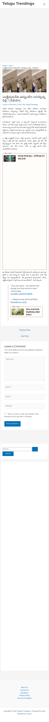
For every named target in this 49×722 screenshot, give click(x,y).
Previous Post (24, 330)
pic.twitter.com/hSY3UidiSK (21, 294)
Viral (19, 105)
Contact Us (24, 690)
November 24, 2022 (19, 302)
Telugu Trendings (18, 4)
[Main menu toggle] (44, 4)
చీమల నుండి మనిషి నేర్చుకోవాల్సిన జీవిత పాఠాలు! (33, 311)
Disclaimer (24, 693)
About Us (24, 687)
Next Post (25, 336)
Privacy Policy (24, 696)
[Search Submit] (35, 449)
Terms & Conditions (24, 698)
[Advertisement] (24, 34)
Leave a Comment (9, 105)
